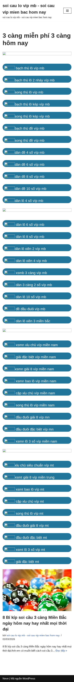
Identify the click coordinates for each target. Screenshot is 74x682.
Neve (6, 678)
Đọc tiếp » (61, 650)
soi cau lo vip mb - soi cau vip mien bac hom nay (33, 635)
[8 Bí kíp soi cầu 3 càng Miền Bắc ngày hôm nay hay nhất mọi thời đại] (37, 590)
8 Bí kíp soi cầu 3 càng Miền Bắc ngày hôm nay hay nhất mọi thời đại (35, 623)
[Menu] (67, 11)
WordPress (29, 678)
